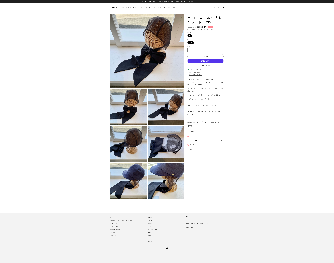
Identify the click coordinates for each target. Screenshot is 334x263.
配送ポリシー (114, 223)
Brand (150, 223)
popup (150, 238)
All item (150, 220)
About (150, 217)
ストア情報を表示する (195, 74)
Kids (149, 235)
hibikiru (169, 259)
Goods (150, 232)
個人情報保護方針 (115, 229)
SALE (150, 241)
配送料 (194, 29)
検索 (111, 217)
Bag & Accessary (153, 229)
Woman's (150, 226)
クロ (190, 42)
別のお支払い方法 (205, 65)
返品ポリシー (114, 226)
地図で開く (190, 227)
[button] (135, 7)
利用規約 (113, 232)
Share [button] (190, 149)
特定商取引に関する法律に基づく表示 (121, 220)
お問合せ (113, 235)
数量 (188, 46)
